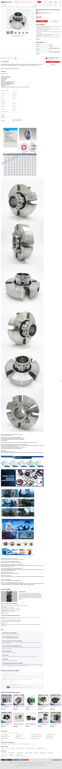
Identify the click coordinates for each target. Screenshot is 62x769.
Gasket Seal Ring (4, 755)
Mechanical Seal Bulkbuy (19, 755)
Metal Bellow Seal (18, 736)
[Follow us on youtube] (57, 759)
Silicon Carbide (31, 617)
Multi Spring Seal (11, 618)
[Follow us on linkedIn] (60, 759)
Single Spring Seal (21, 617)
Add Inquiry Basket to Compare (18, 35)
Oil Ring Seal (36, 752)
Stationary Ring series (19, 734)
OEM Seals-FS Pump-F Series (35, 738)
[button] (36, 1)
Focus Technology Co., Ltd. (24, 765)
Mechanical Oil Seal (43, 752)
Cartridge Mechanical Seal (5, 736)
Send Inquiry (42, 21)
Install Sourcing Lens (25, 759)
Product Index (47, 762)
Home (2, 6)
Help (44, 4)
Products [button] (16, 1)
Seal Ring (3, 748)
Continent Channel (42, 762)
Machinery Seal (4, 752)
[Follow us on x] (54, 759)
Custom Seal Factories (20, 752)
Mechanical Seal (24, 6)
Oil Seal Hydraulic (50, 752)
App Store (3, 759)
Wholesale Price (37, 762)
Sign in (60, 2)
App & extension (49, 4)
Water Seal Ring (11, 755)
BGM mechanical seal (4, 738)
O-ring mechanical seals (4, 734)
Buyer (40, 4)
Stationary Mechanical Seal (40, 748)
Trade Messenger (16, 759)
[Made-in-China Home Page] (6, 2)
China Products (16, 762)
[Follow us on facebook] (53, 759)
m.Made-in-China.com (33, 763)
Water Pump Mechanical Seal (32, 6)
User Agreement (36, 765)
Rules (60, 4)
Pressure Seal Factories (28, 752)
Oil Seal (8, 748)
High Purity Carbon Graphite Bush (55, 706)
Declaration (41, 765)
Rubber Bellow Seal (15, 617)
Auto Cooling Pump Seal (49, 736)
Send (8, 687)
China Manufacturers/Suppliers (23, 762)
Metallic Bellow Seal (37, 617)
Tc (27, 617)
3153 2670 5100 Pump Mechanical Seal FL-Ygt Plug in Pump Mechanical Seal (43, 707)
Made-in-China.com (26, 763)
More (2, 756)
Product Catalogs (14, 732)
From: (5, 674)
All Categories (4, 4)
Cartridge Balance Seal (4, 618)
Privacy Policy (46, 765)
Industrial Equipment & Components (9, 6)
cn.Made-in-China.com (40, 763)
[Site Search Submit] (39, 2)
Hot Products (11, 762)
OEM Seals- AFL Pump (49, 738)
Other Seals (12, 748)
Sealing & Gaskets (18, 6)
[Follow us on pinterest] (59, 759)
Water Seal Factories (11, 752)
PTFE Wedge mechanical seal (50, 734)
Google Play (9, 759)
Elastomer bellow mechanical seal (36, 734)
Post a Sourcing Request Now (28, 687)
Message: (4, 679)
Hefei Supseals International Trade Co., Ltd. (44, 12)
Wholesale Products (31, 762)
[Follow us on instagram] (56, 759)
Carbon (26, 617)
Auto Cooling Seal (17, 618)
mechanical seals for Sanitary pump (36, 736)
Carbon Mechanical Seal (19, 748)
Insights (51, 762)
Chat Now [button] (55, 21)
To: (5, 676)
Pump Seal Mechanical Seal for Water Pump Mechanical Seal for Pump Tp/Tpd (43, 724)
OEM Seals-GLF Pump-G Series (20, 738)
